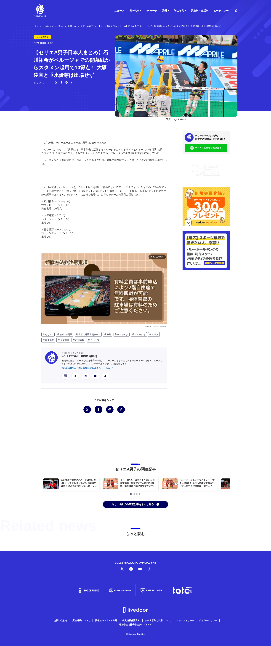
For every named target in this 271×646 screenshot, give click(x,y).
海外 (164, 10)
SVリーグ (151, 10)
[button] (131, 494)
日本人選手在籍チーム (89, 334)
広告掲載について (81, 620)
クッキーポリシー (208, 620)
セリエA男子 (65, 334)
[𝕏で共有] (56, 82)
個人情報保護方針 (131, 620)
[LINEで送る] (66, 82)
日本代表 (134, 10)
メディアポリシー (185, 620)
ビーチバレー (221, 10)
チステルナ (122, 334)
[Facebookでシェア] (61, 82)
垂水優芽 (49, 340)
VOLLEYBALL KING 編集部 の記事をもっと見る (86, 368)
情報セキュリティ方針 (106, 620)
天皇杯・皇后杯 (200, 10)
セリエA (49, 334)
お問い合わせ (60, 620)
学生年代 (179, 10)
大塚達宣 (64, 340)
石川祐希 (79, 340)
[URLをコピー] (71, 82)
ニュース (119, 10)
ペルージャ (140, 334)
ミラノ (154, 334)
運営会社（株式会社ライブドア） (135, 624)
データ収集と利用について (158, 620)
